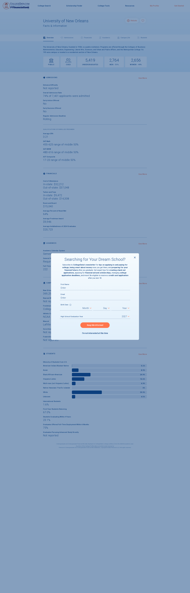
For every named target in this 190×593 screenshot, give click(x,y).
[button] (70, 305)
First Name (65, 284)
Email (63, 294)
